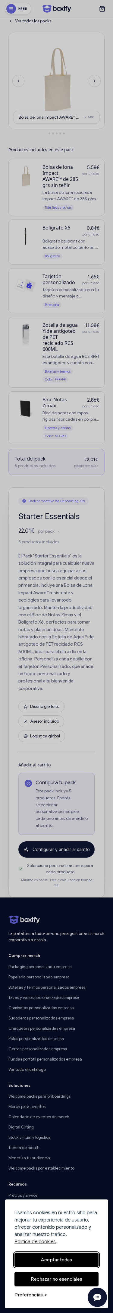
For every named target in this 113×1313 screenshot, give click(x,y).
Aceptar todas (56, 1260)
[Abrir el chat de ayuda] (97, 1297)
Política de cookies (35, 1242)
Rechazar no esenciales (56, 1279)
